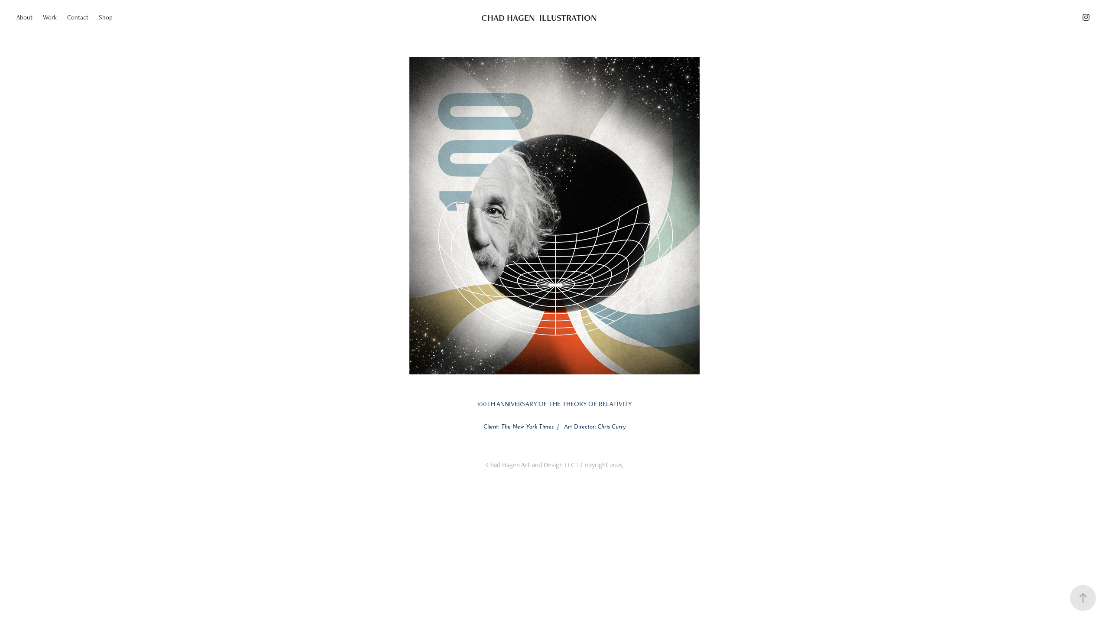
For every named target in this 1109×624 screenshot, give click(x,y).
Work (50, 17)
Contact (77, 17)
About (24, 17)
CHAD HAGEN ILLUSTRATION (539, 17)
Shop (106, 17)
